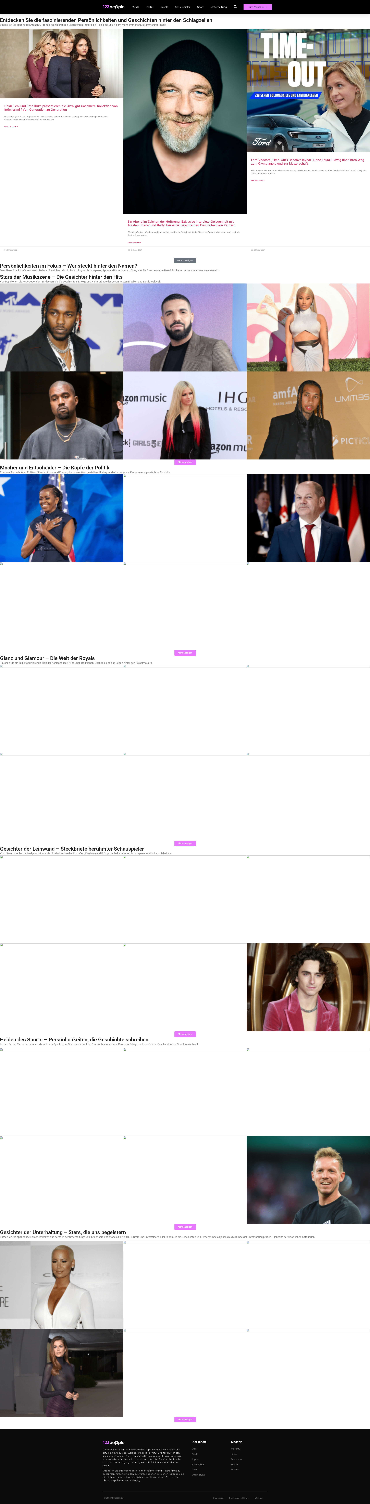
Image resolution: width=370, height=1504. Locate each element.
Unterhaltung (219, 7)
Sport (200, 7)
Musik (135, 7)
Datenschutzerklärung (239, 1498)
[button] (185, 260)
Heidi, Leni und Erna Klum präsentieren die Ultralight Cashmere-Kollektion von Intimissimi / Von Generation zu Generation (61, 107)
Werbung (259, 1498)
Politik (149, 7)
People (234, 1464)
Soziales (235, 1469)
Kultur (234, 1454)
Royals (164, 7)
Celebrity (235, 1448)
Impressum (218, 1498)
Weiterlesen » (11, 127)
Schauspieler (182, 7)
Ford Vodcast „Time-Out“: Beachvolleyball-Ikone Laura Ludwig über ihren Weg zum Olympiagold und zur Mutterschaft (307, 161)
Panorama (236, 1459)
